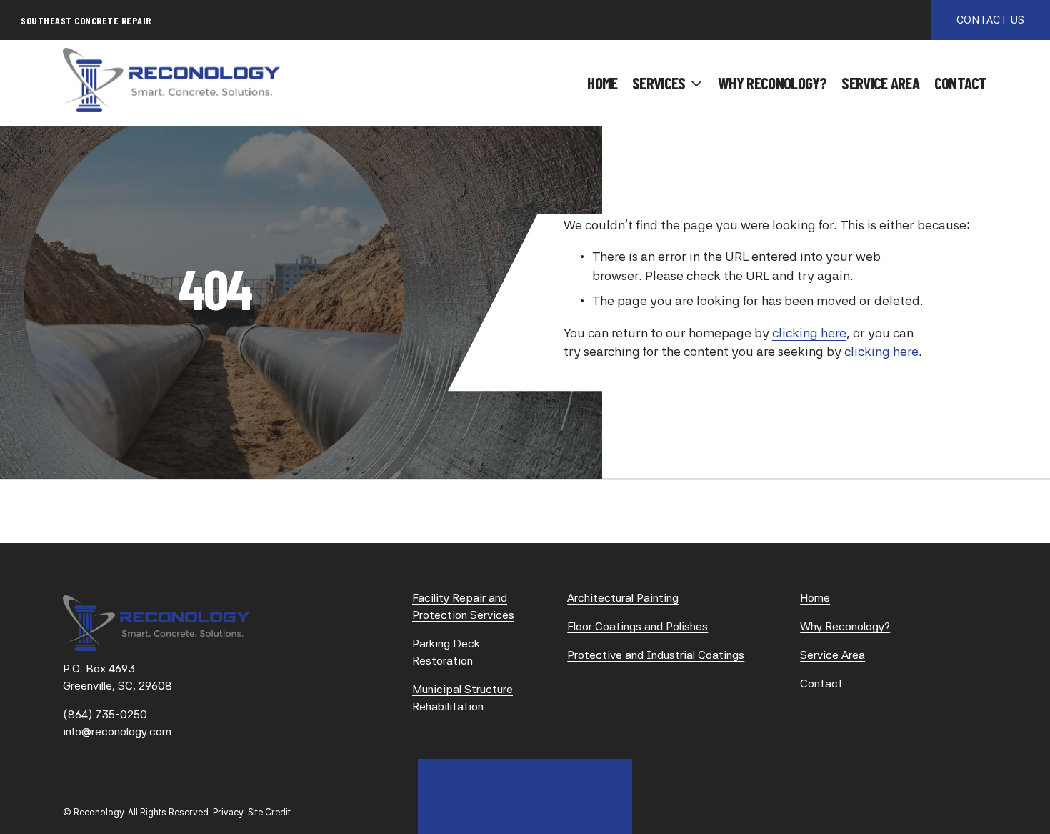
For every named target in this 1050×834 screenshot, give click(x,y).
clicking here (809, 332)
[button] (667, 83)
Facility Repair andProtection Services (463, 606)
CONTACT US (990, 20)
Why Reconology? (772, 83)
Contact (960, 83)
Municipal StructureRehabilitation (462, 697)
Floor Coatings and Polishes (637, 626)
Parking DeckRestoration (446, 652)
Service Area (880, 83)
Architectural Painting (623, 598)
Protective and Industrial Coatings (655, 655)
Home (602, 83)
